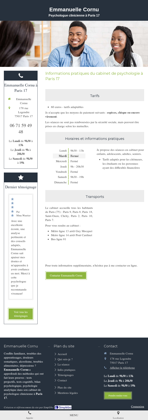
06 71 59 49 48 (21, 128)
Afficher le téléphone (122, 367)
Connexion (137, 406)
